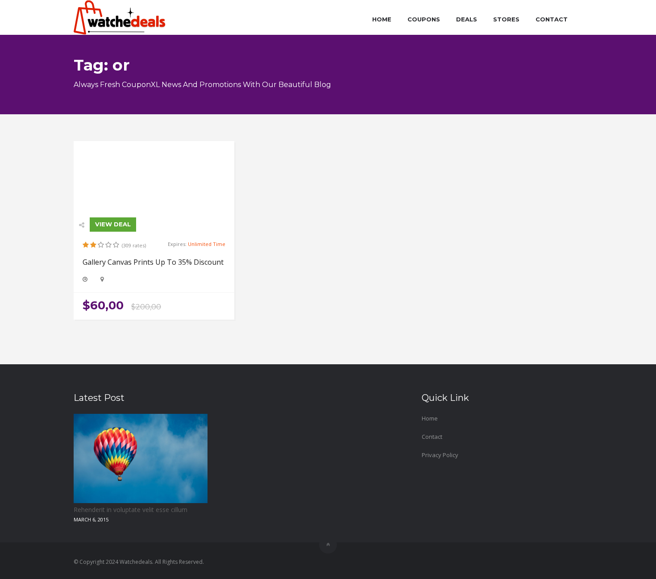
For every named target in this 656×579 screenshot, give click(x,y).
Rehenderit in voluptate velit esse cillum (130, 509)
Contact (552, 19)
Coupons (423, 19)
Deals (466, 19)
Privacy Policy (440, 455)
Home (381, 19)
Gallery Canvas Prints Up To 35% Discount (153, 262)
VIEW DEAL (113, 224)
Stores (506, 19)
